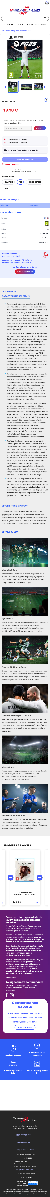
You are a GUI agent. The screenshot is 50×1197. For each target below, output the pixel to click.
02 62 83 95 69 (41, 24)
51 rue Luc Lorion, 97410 (26, 1174)
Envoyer (39, 128)
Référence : (5, 205)
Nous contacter (25, 272)
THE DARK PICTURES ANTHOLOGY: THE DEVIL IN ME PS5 (25, 894)
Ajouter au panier (25, 159)
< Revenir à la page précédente (16, 31)
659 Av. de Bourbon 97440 (26, 1154)
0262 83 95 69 (26, 1178)
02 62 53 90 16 (18, 24)
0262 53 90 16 (26, 1158)
